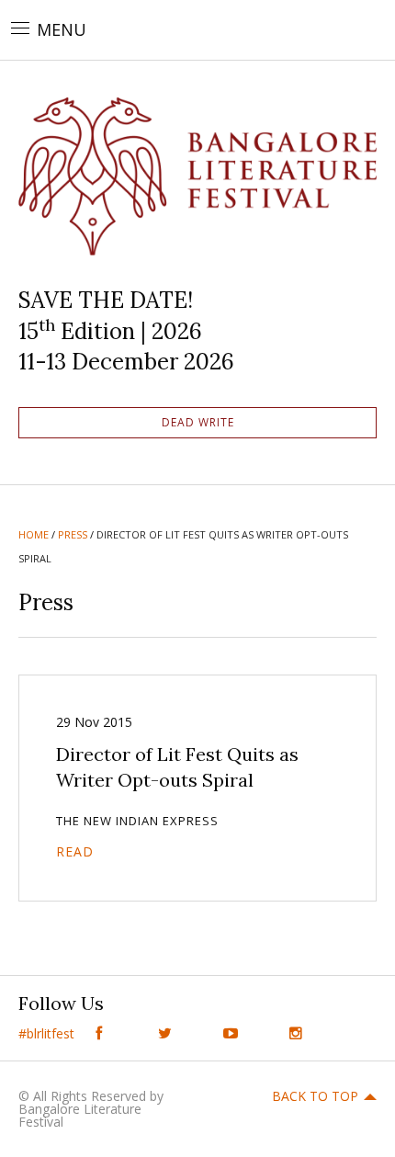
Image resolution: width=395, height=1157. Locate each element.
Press (72, 534)
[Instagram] (296, 1033)
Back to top (315, 1096)
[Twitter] (164, 1033)
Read (75, 851)
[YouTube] (230, 1033)
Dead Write (198, 422)
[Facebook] (99, 1033)
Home (33, 534)
